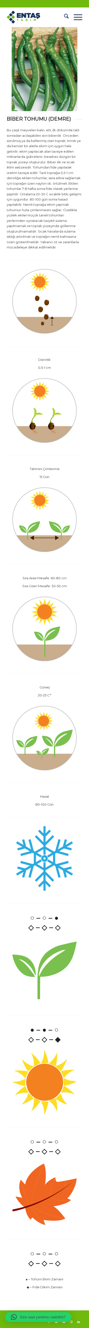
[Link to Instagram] (71, 1322)
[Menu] (75, 17)
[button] (38, 1317)
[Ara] (64, 17)
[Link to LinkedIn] (78, 1322)
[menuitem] (64, 17)
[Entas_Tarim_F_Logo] (37, 17)
